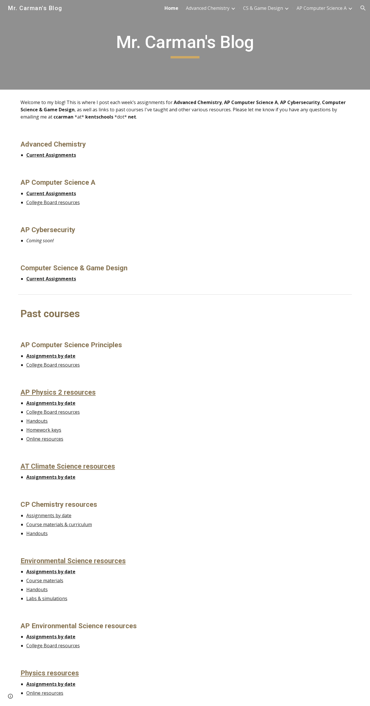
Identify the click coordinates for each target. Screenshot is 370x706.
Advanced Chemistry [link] (208, 8)
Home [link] (171, 8)
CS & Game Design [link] (263, 8)
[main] (185, 45)
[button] (363, 8)
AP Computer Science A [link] (322, 8)
